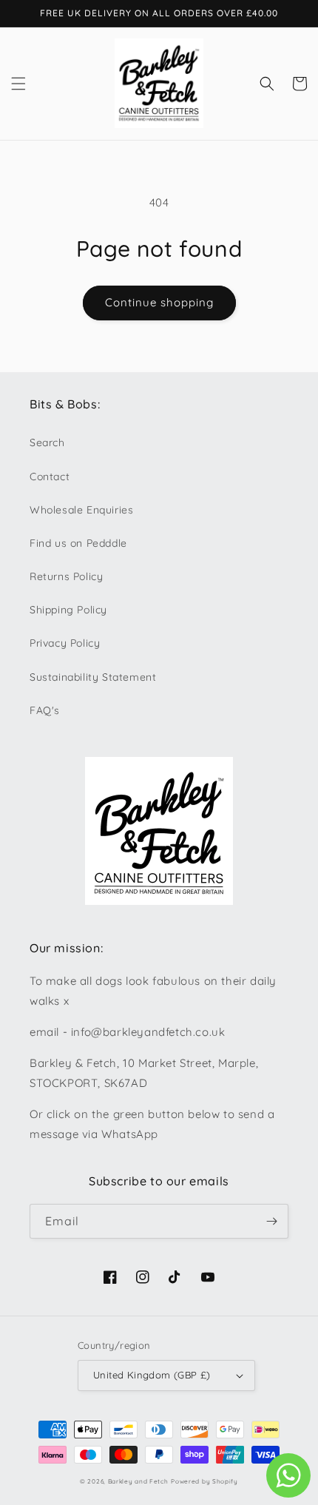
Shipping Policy (68, 609)
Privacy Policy (65, 643)
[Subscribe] (271, 1221)
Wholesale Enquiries (81, 509)
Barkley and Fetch (138, 1481)
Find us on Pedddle (78, 543)
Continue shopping (159, 302)
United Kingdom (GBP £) (152, 1375)
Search (47, 442)
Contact (50, 476)
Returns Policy (66, 576)
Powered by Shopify (204, 1481)
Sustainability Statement (93, 677)
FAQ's (45, 710)
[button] (18, 83)
